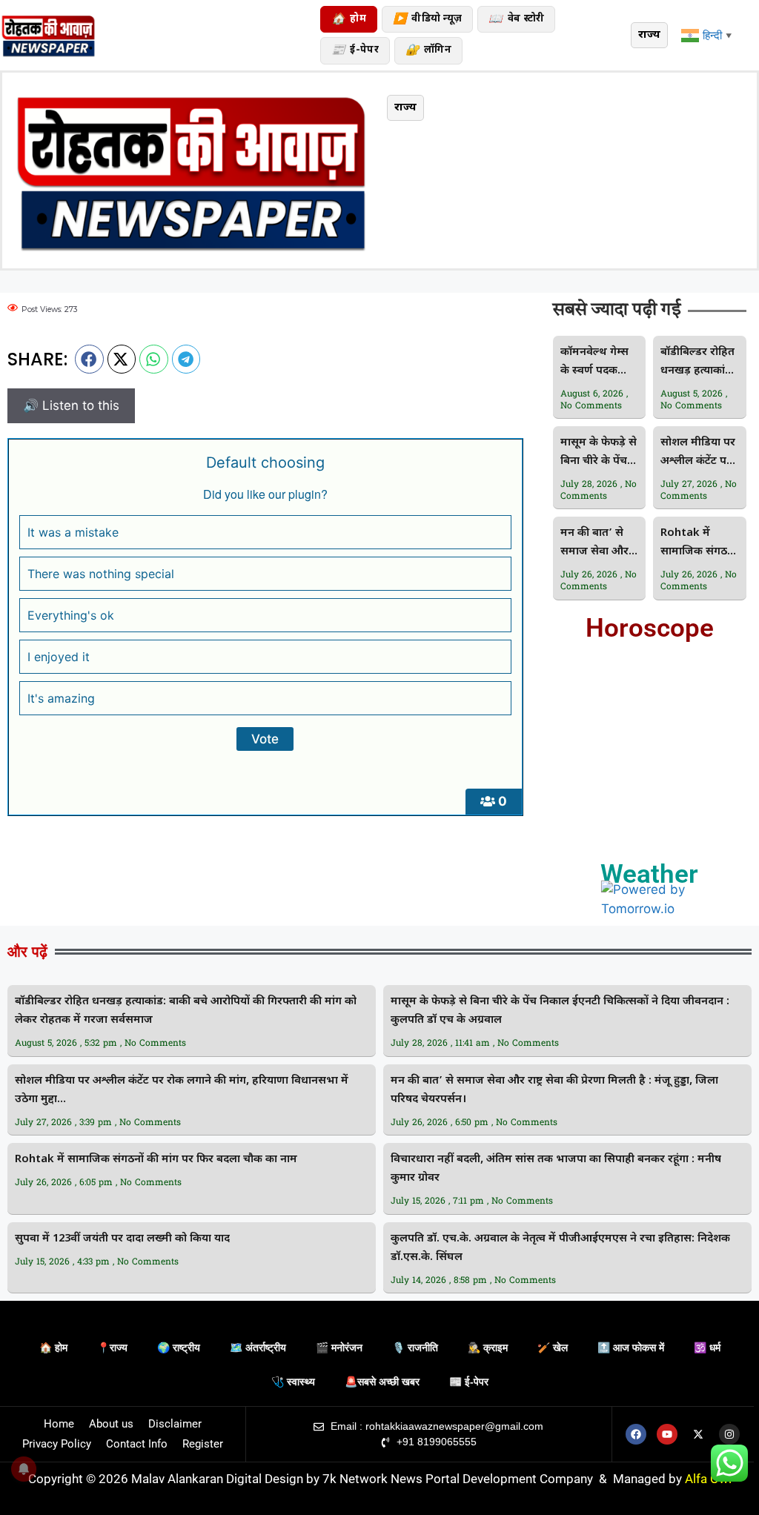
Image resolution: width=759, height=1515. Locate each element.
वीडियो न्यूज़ (427, 20)
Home (59, 1424)
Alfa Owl (708, 1478)
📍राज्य (112, 1347)
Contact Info (137, 1444)
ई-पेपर (355, 51)
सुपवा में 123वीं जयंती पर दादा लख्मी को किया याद (122, 1239)
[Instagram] (729, 1434)
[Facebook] (636, 1434)
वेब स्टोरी (516, 20)
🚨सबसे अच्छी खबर (382, 1382)
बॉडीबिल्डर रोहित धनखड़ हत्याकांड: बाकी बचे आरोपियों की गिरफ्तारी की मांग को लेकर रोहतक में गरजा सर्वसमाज (697, 362)
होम (348, 20)
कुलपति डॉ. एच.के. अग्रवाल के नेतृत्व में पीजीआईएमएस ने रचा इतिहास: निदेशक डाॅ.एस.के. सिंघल (560, 1248)
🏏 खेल (552, 1347)
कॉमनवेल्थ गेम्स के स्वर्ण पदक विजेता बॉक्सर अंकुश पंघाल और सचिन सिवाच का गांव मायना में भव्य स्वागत (597, 362)
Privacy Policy (56, 1444)
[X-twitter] (698, 1434)
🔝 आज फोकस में (630, 1347)
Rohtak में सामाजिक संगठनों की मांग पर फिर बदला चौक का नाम (698, 543)
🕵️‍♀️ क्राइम (488, 1347)
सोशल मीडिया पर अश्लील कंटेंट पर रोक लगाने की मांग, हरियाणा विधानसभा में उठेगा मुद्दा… (697, 453)
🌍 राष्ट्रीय (178, 1347)
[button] (89, 359)
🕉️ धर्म (707, 1347)
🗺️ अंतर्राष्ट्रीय (258, 1347)
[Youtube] (667, 1434)
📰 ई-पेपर (468, 1382)
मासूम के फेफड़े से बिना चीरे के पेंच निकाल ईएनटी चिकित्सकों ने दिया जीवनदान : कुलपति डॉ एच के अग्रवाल (598, 453)
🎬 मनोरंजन (339, 1347)
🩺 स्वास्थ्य (293, 1382)
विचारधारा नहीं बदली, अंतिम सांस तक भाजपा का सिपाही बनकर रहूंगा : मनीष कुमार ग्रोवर (556, 1169)
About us (111, 1424)
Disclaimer (175, 1424)
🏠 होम (53, 1347)
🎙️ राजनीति (415, 1347)
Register (202, 1444)
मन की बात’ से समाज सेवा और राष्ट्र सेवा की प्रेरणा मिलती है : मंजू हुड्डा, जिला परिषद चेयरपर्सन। (598, 543)
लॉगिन (428, 51)
